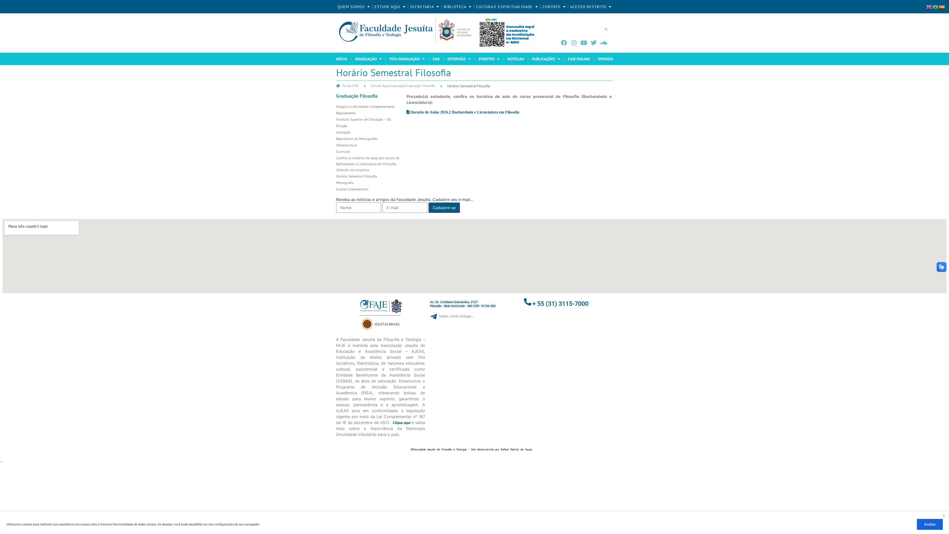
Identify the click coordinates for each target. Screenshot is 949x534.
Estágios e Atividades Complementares (365, 106)
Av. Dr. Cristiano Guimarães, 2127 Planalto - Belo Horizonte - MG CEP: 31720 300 (463, 304)
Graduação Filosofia (420, 86)
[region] (474, 523)
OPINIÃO (605, 58)
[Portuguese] (935, 6)
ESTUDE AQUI (387, 6)
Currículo (343, 151)
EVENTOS (487, 58)
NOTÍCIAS (515, 58)
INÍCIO (341, 58)
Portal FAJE (350, 86)
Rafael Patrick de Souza (516, 449)
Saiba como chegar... (456, 315)
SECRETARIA (422, 6)
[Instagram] (574, 43)
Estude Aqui (380, 86)
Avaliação (343, 132)
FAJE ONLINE (579, 58)
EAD (436, 58)
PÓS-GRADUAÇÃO (405, 58)
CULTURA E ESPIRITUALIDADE (504, 6)
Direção (341, 126)
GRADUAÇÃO (366, 58)
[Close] (944, 516)
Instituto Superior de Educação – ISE (363, 119)
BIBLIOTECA (455, 6)
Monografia (344, 182)
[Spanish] (942, 6)
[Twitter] (594, 43)
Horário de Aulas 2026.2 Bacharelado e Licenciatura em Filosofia (464, 112)
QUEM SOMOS (351, 6)
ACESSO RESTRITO (588, 6)
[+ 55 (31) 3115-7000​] (527, 302)
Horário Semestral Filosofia (356, 176)
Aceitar (930, 524)
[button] (606, 29)
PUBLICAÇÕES (543, 58)
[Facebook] (564, 43)
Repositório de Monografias (357, 138)
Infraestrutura (346, 145)
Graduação (397, 86)
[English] (929, 6)
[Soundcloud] (603, 43)
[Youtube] (584, 43)
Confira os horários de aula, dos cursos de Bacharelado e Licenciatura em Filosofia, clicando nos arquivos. (367, 164)
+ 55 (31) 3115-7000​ (560, 303)
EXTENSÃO (457, 58)
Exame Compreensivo (352, 189)
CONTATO (551, 6)
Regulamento (346, 113)
